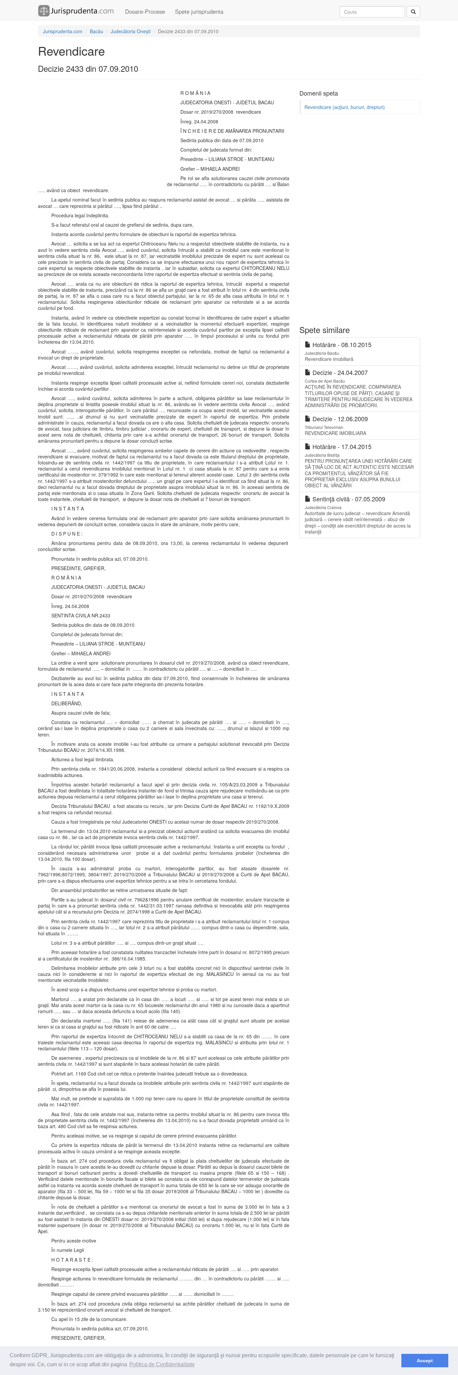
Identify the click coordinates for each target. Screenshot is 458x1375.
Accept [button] (425, 1360)
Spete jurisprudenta (199, 11)
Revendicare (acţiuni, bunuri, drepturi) (344, 107)
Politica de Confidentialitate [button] (162, 1364)
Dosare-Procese (145, 11)
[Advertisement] (101, 135)
